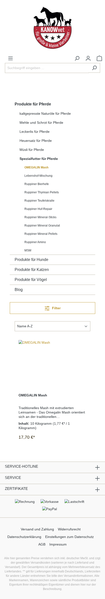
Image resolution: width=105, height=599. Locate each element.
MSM (27, 250)
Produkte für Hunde (31, 260)
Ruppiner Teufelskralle (39, 200)
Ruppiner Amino (35, 242)
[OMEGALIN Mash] (52, 364)
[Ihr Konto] (88, 58)
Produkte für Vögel (31, 280)
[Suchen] (94, 68)
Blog (19, 290)
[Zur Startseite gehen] (52, 28)
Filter (56, 308)
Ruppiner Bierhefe (36, 184)
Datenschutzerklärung (24, 537)
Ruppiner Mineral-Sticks (40, 217)
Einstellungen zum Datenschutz (69, 537)
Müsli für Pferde (32, 150)
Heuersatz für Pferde (36, 141)
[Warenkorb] (99, 58)
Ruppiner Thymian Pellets (41, 192)
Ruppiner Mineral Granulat (42, 225)
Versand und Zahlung (37, 529)
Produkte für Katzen (32, 270)
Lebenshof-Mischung (38, 175)
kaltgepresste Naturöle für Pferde (45, 113)
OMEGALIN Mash (36, 167)
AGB (41, 544)
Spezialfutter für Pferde (39, 159)
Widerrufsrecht (69, 529)
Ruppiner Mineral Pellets (40, 234)
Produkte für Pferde (33, 104)
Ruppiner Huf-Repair (38, 209)
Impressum (58, 544)
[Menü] (10, 58)
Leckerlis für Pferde (35, 132)
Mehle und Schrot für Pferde (41, 122)
